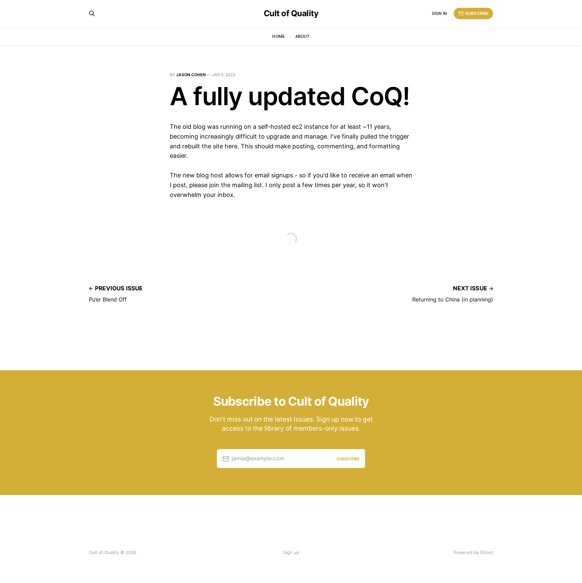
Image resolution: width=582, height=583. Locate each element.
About (302, 36)
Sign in (439, 13)
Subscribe (476, 13)
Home (278, 36)
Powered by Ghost (473, 552)
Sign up (291, 552)
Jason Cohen (191, 74)
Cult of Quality (291, 13)
